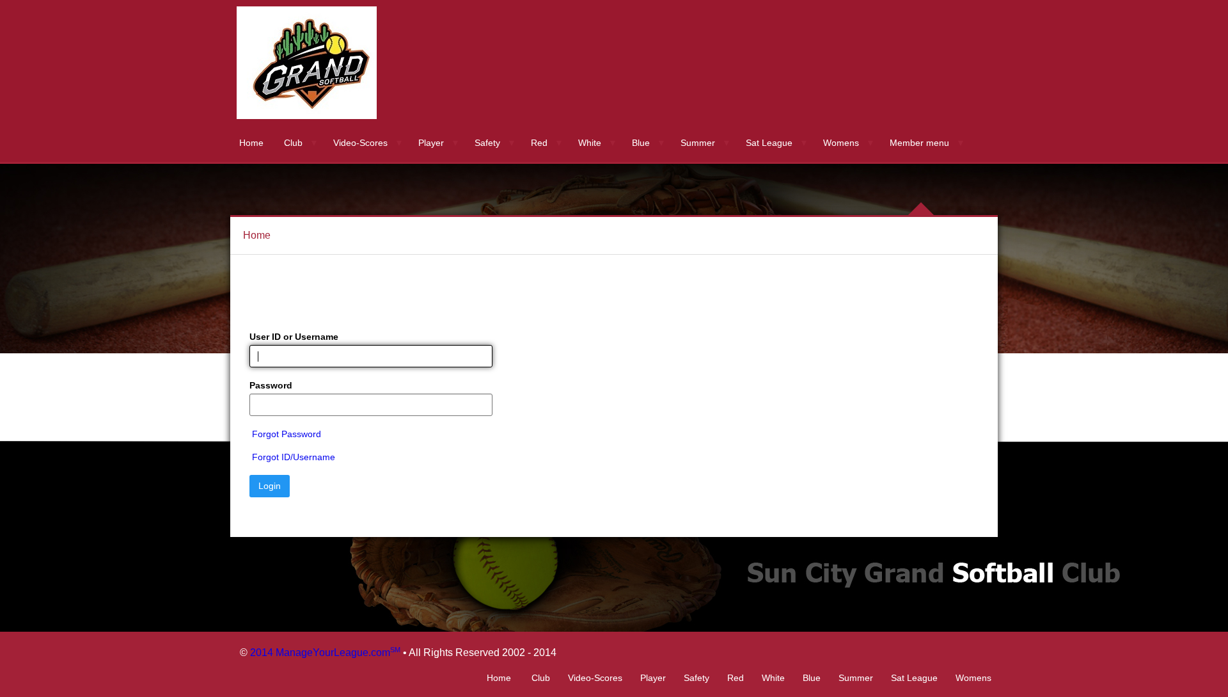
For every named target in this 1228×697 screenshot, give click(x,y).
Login (269, 486)
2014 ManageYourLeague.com (325, 652)
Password (270, 385)
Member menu (919, 143)
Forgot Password (286, 434)
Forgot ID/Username (293, 457)
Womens (841, 143)
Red (539, 143)
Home (251, 143)
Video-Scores (360, 143)
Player (431, 143)
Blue (641, 143)
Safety (487, 143)
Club (293, 143)
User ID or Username (293, 337)
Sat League (769, 143)
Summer (698, 143)
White (589, 143)
